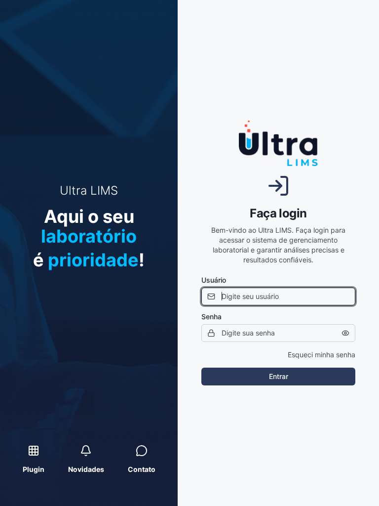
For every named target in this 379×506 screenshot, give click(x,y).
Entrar (278, 376)
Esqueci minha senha (321, 354)
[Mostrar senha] (345, 333)
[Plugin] (33, 451)
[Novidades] (86, 451)
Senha (211, 316)
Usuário (213, 280)
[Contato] (142, 451)
